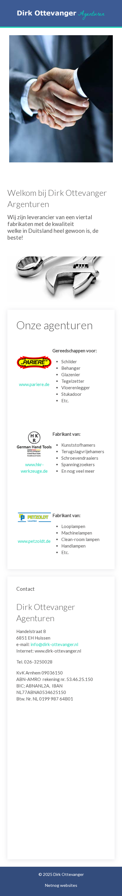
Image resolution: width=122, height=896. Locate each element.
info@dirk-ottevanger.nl (54, 644)
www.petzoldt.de (34, 541)
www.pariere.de (34, 384)
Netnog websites (61, 885)
